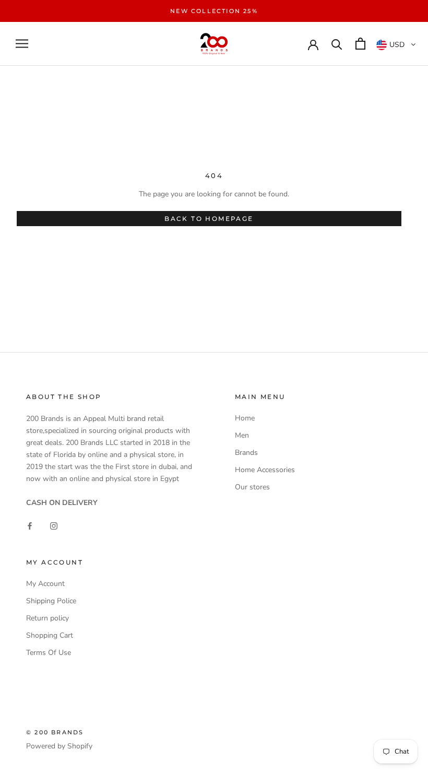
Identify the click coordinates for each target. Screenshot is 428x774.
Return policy (47, 618)
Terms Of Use (48, 653)
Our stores (252, 487)
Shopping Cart (49, 635)
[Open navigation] (22, 43)
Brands (246, 453)
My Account (45, 584)
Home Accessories (265, 470)
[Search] (336, 43)
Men (242, 435)
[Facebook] (29, 525)
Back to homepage (208, 218)
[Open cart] (360, 44)
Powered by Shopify (59, 746)
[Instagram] (53, 525)
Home (245, 418)
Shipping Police (51, 601)
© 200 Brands (55, 732)
